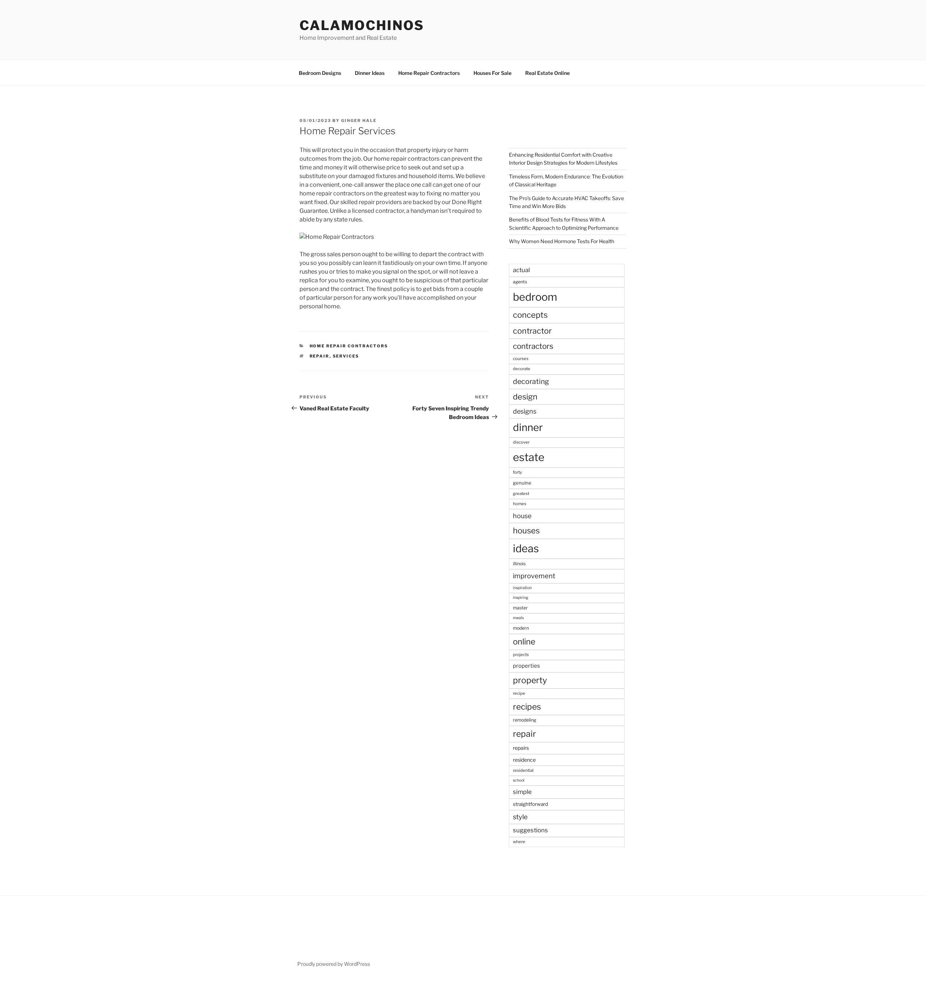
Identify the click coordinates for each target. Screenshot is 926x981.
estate (528, 457)
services (346, 356)
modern (521, 628)
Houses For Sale (492, 73)
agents (520, 281)
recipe (519, 693)
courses (520, 358)
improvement (534, 576)
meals (518, 618)
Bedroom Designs (320, 73)
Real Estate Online (547, 73)
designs (524, 411)
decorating (531, 381)
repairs (521, 748)
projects (521, 654)
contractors (533, 346)
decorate (521, 368)
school (518, 780)
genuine (522, 483)
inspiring (520, 597)
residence (524, 760)
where (519, 841)
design (525, 396)
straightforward (530, 804)
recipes (527, 707)
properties (526, 666)
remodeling (524, 720)
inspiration (522, 587)
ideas (526, 548)
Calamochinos (362, 25)
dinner (528, 427)
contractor (532, 330)
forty (517, 472)
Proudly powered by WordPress (333, 964)
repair (320, 356)
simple (522, 791)
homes (519, 503)
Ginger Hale (359, 120)
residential (523, 770)
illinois (519, 563)
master (520, 607)
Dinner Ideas (370, 73)
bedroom (535, 297)
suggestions (530, 830)
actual (521, 270)
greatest (521, 493)
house (522, 516)
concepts (530, 315)
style (520, 817)
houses (526, 530)
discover (521, 442)
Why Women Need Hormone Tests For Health (561, 241)
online (524, 641)
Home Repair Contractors (429, 73)
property (530, 680)
